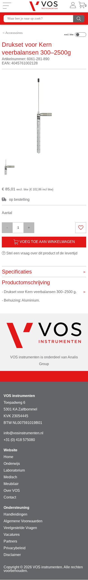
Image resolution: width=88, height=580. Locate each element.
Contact (10, 497)
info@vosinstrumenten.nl (23, 433)
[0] (81, 6)
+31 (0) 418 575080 (19, 440)
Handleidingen (15, 514)
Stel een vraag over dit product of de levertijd (41, 253)
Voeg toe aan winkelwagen (47, 242)
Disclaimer (12, 555)
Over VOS (12, 490)
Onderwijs (12, 463)
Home (8, 457)
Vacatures (12, 534)
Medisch (10, 477)
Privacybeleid (14, 548)
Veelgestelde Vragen (20, 528)
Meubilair (11, 484)
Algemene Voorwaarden (23, 521)
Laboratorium (14, 470)
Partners (10, 541)
